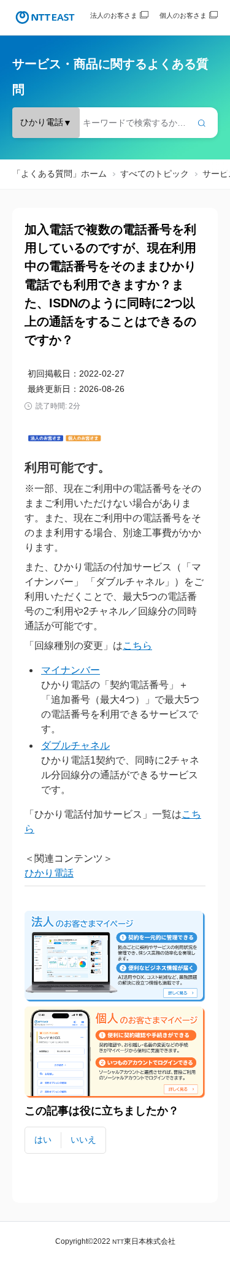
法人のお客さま (113, 15)
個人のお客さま (183, 15)
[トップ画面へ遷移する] (45, 17)
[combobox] (115, 122)
